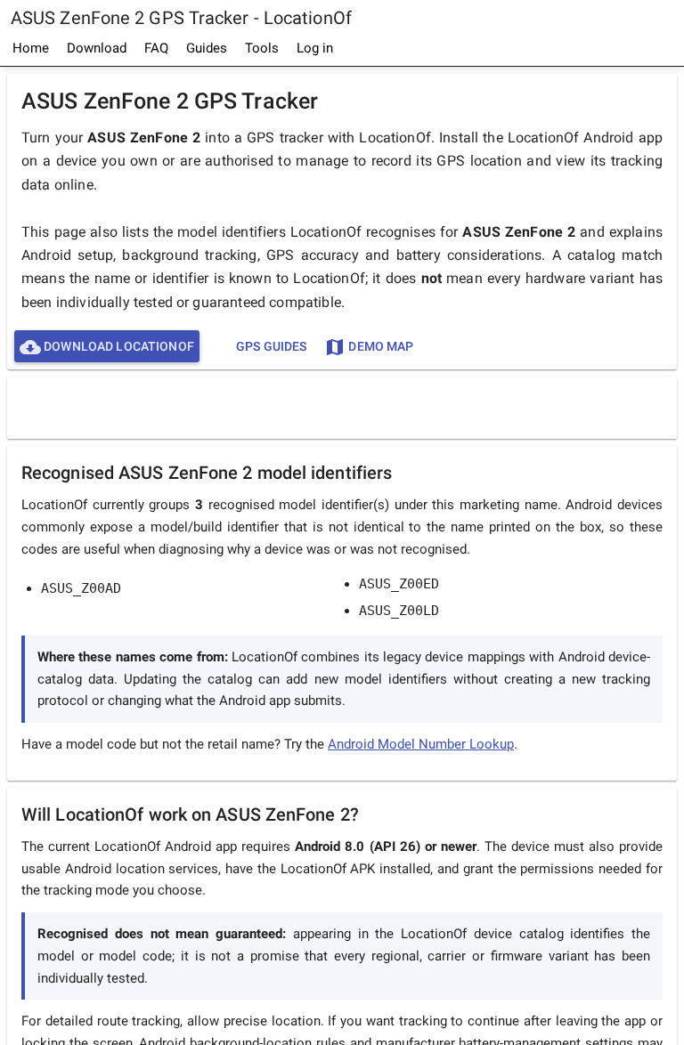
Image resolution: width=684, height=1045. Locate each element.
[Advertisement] (342, 406)
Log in (315, 48)
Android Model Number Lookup (421, 744)
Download (96, 48)
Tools (262, 48)
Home (30, 48)
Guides (206, 48)
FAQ (156, 48)
